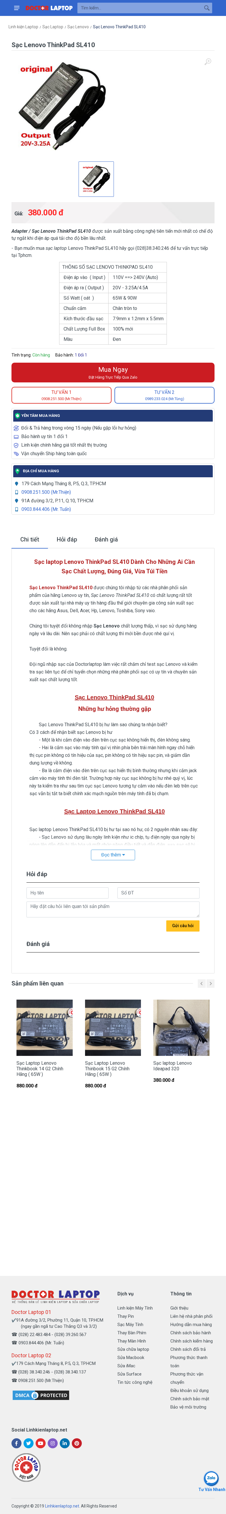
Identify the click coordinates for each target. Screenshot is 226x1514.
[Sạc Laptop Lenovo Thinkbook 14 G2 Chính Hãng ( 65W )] (44, 1028)
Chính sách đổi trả (188, 1349)
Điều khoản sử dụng (189, 1390)
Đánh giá (106, 539)
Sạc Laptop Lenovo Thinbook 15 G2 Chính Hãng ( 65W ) (107, 1068)
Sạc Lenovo (78, 26)
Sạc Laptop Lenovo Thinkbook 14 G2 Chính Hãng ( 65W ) (39, 1068)
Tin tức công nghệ (134, 1382)
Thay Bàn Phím (131, 1332)
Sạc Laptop (52, 26)
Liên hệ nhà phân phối (191, 1316)
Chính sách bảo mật (189, 1398)
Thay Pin (125, 1316)
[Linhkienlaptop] (55, 1297)
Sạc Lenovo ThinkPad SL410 (119, 26)
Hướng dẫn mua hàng (191, 1324)
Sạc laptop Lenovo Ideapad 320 (172, 1065)
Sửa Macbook (130, 1357)
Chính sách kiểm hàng (191, 1341)
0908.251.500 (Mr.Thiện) (46, 492)
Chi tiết (29, 539)
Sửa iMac (126, 1365)
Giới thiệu (179, 1308)
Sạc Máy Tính (130, 1324)
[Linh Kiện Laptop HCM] (49, 8)
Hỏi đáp (67, 539)
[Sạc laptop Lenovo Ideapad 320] (181, 1028)
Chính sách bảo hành (190, 1332)
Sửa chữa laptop (133, 1349)
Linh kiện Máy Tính (135, 1308)
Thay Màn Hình (131, 1341)
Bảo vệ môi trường (188, 1407)
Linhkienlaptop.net (62, 1506)
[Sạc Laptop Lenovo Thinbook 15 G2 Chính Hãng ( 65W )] (113, 1028)
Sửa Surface (129, 1374)
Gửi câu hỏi (183, 925)
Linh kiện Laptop (23, 26)
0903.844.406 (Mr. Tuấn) (46, 509)
